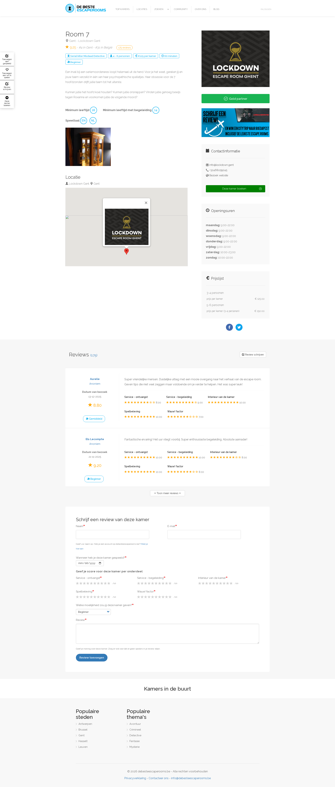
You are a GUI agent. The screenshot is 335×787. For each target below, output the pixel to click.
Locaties (142, 9)
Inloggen (266, 9)
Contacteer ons (159, 778)
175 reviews (124, 47)
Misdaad (88, 56)
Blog (216, 9)
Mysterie (134, 746)
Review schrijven (254, 354)
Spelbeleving (84, 591)
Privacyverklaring (135, 778)
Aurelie (95, 379)
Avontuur (135, 723)
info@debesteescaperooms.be (191, 778)
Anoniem (94, 383)
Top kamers (122, 9)
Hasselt (83, 741)
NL (93, 120)
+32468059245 (218, 170)
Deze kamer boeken (234, 188)
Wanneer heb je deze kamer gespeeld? (100, 557)
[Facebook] (229, 327)
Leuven (83, 746)
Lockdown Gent (89, 41)
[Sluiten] (146, 203)
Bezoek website (218, 175)
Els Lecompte (95, 439)
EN (83, 120)
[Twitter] (239, 327)
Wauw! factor (145, 591)
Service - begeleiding (150, 578)
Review (80, 620)
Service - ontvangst (88, 578)
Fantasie (134, 741)
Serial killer (76, 56)
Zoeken (158, 9)
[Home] (87, 8)
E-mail (171, 526)
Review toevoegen (91, 657)
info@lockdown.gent (221, 165)
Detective (99, 56)
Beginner (75, 62)
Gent (72, 41)
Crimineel (135, 729)
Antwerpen (85, 723)
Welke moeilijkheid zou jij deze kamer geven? (104, 605)
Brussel (83, 729)
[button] (88, 147)
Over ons (200, 9)
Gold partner (238, 98)
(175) (93, 355)
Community (181, 9)
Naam (79, 526)
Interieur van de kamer (212, 578)
